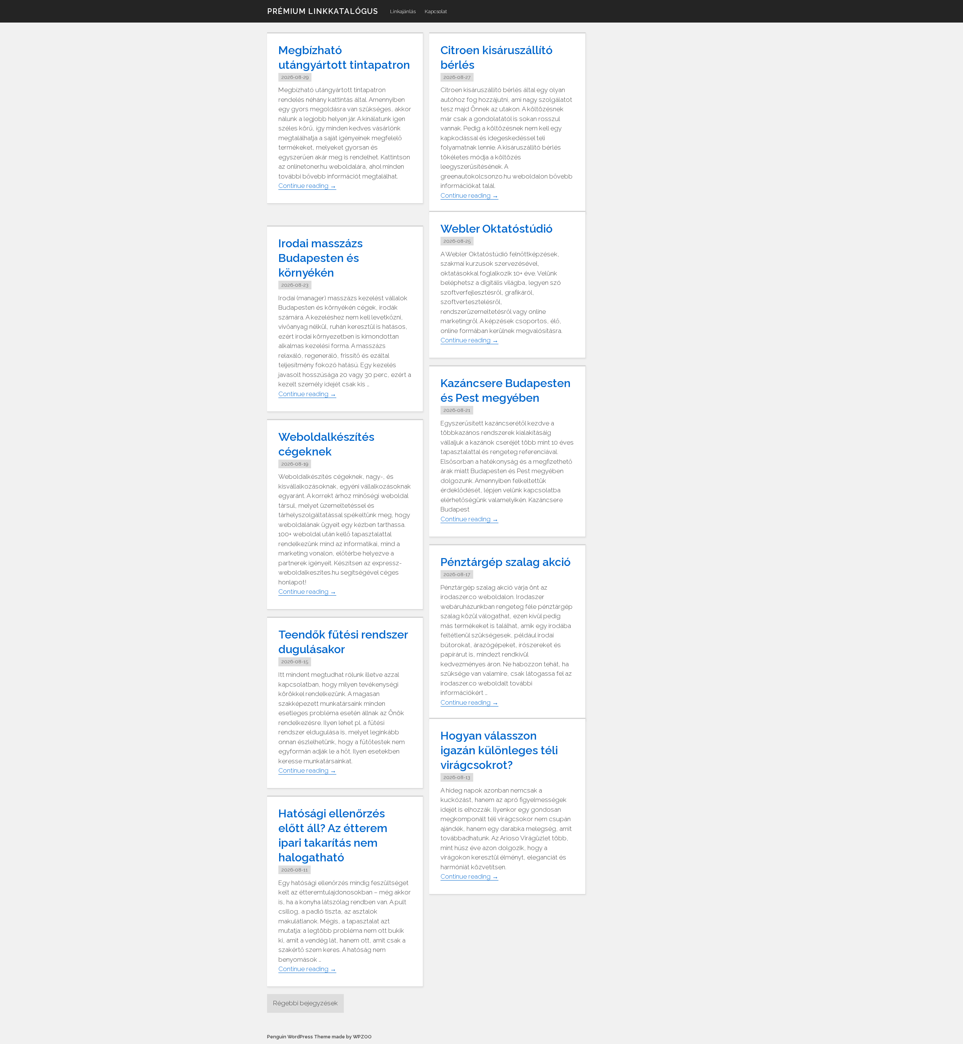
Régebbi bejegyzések (305, 1003)
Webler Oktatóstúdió (496, 228)
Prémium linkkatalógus (322, 11)
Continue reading (307, 186)
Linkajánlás (403, 11)
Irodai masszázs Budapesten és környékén (320, 258)
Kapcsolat (436, 11)
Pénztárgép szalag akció (505, 562)
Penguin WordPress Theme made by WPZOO (319, 1036)
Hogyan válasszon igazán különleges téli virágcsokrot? (499, 750)
